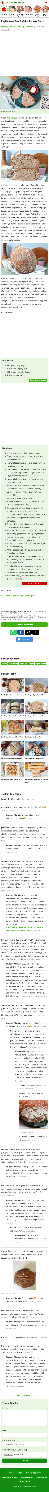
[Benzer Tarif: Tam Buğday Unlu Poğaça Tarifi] (12, 769)
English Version (24, 1481)
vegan (31, 664)
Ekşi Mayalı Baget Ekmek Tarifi (35, 758)
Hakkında (11, 1473)
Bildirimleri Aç (26, 639)
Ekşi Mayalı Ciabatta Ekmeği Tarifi (12, 716)
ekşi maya (12, 118)
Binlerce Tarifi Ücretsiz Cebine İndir (34, 584)
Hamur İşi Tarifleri (24, 27)
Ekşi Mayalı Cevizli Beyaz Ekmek (35, 716)
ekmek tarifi (13, 664)
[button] (46, 2)
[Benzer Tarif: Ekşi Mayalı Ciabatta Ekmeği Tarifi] (12, 706)
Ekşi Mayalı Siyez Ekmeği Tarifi (35, 695)
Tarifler (12, 27)
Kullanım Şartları (41, 1477)
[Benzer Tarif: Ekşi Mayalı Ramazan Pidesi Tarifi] (12, 727)
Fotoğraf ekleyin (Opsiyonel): (14, 1450)
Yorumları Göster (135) (25, 624)
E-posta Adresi (8, 1440)
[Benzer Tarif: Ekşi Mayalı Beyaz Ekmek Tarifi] (12, 748)
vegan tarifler (40, 664)
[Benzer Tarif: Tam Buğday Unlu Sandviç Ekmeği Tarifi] (36, 769)
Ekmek (4, 664)
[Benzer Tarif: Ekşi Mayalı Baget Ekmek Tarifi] (36, 748)
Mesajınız (6, 1408)
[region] (24, 53)
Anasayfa (4, 27)
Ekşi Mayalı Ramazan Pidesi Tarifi (12, 737)
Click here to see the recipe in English (18, 596)
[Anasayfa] (13, 3)
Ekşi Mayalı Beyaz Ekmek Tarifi (11, 758)
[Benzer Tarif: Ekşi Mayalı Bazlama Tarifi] (36, 727)
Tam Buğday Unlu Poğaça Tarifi (11, 779)
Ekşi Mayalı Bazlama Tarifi (33, 737)
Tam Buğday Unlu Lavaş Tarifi (11, 695)
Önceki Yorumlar (22, 1395)
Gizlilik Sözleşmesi (27, 1477)
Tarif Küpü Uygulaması (33, 1473)
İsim (4, 1431)
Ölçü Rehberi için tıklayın (38, 380)
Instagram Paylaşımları (9, 1477)
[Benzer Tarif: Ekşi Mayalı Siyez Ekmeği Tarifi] (36, 685)
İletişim (20, 1473)
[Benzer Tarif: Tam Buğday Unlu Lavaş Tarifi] (12, 685)
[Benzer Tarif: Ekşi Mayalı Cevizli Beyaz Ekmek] (36, 706)
